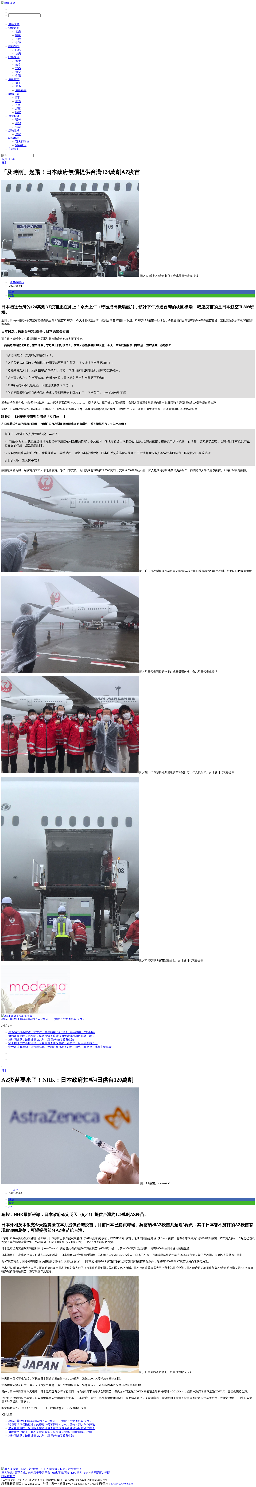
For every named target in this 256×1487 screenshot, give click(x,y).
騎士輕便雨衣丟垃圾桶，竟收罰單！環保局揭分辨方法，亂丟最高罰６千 (53, 1043)
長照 (18, 39)
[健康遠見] (8, 3)
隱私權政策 (8, 1476)
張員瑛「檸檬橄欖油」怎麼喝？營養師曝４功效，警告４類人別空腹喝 (51, 1424)
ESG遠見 (76, 1472)
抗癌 (18, 53)
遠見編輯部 (17, 282)
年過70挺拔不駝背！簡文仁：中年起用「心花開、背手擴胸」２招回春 (51, 1032)
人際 (18, 104)
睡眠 (18, 112)
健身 (18, 82)
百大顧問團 (22, 141)
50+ (86, 1472)
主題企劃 (14, 148)
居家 (18, 134)
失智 (18, 42)
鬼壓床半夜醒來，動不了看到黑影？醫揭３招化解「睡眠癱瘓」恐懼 (50, 1431)
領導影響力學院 (100, 1472)
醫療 (18, 35)
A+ (10, 298)
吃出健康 (14, 57)
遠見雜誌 (7, 1472)
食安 (18, 71)
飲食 (18, 64)
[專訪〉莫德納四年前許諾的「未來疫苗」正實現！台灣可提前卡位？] (128, 989)
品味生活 (14, 130)
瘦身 (18, 86)
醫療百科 (14, 28)
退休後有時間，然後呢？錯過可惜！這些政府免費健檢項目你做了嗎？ (51, 1035)
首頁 (4, 159)
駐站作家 (14, 137)
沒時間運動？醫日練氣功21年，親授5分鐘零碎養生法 (41, 1039)
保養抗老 (14, 115)
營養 (18, 68)
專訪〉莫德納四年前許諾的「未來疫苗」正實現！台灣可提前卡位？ (50, 1420)
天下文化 (20, 1472)
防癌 (18, 50)
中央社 (14, 1189)
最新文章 (14, 24)
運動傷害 (20, 90)
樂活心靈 (14, 93)
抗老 (18, 126)
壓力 (18, 101)
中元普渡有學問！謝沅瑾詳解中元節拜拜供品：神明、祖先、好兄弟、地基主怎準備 (59, 1046)
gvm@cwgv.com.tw (122, 1483)
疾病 (18, 31)
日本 (12, 159)
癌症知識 (14, 46)
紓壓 (18, 108)
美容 (18, 123)
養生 (18, 60)
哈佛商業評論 (60, 1472)
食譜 (18, 75)
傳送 (11, 295)
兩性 (18, 97)
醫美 (18, 119)
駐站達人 (20, 145)
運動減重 (14, 79)
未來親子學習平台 (39, 1472)
